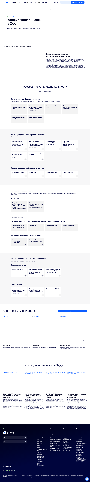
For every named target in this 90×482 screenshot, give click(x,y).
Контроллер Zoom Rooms (55, 439)
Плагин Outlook (53, 443)
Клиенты (39, 435)
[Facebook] (12, 470)
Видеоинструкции (80, 452)
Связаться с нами (79, 447)
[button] (87, 479)
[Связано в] (4, 470)
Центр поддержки (80, 437)
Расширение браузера (55, 441)
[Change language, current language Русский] (39, 2)
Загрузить (52, 429)
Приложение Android (54, 448)
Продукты (13, 2)
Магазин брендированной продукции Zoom (41, 464)
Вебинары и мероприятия (66, 445)
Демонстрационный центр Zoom (67, 448)
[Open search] (36, 2)
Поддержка (56, 2)
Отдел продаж (66, 429)
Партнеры (39, 443)
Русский (5, 437)
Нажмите (39, 447)
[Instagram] (15, 470)
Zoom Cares (39, 452)
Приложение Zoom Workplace (54, 434)
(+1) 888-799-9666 (67, 433)
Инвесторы (39, 445)
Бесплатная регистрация (77, 2)
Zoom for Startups (66, 450)
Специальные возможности (79, 450)
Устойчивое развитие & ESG (42, 450)
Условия (23, 475)
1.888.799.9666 (8, 467)
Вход (51, 2)
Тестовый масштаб (80, 433)
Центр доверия (37, 475)
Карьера (39, 439)
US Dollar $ (6, 441)
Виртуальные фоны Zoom (55, 450)
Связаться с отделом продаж (67, 436)
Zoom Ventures (40, 461)
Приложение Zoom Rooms (54, 437)
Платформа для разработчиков (40, 457)
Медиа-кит (39, 454)
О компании (40, 429)
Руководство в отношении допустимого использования (49, 475)
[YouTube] (9, 470)
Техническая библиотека (81, 443)
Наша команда (40, 437)
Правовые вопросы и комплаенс (64, 475)
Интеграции (39, 441)
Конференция (44, 2)
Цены (31, 2)
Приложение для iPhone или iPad (55, 446)
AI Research (39, 459)
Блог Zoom (39, 433)
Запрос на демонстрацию (66, 442)
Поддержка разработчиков (79, 455)
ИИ (19, 2)
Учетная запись (79, 435)
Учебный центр (79, 439)
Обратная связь (79, 445)
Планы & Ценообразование (67, 439)
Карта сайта (30, 477)
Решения (25, 2)
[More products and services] (86, 2)
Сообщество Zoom (80, 441)
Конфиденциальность (30, 475)
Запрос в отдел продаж (65, 2)
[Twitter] (7, 470)
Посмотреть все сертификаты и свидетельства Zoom (73, 311)
